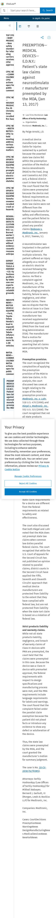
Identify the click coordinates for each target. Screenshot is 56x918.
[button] (20, 26)
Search (49, 10)
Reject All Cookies (28, 483)
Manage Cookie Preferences (28, 476)
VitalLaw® (11, 4)
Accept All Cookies (28, 492)
